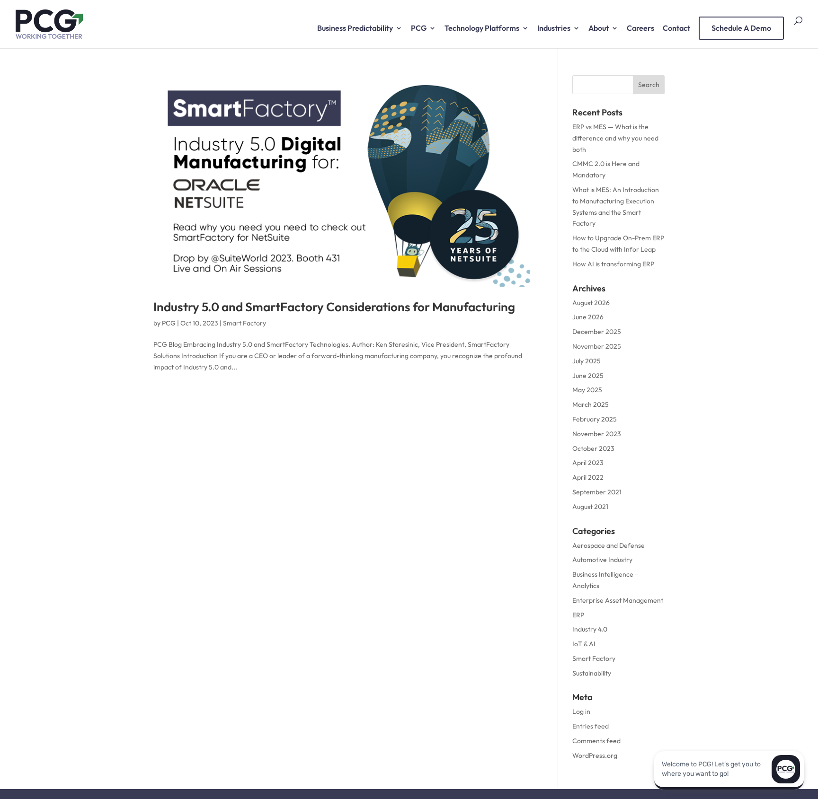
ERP (578, 615)
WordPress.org (594, 755)
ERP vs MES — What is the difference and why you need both (615, 138)
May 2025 (587, 390)
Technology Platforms (482, 29)
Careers (640, 29)
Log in (581, 711)
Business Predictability (355, 29)
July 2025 (586, 361)
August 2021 (590, 506)
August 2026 (591, 303)
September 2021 (597, 492)
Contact (676, 29)
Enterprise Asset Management (617, 600)
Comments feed (596, 741)
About (598, 29)
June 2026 (588, 317)
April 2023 (588, 462)
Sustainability (591, 673)
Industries (553, 29)
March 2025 (590, 404)
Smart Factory (244, 323)
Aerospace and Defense (608, 545)
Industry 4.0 (589, 629)
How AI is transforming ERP (613, 264)
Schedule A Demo (741, 28)
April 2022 (588, 477)
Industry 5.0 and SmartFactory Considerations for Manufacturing (334, 307)
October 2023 (593, 448)
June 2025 (588, 375)
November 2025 (596, 346)
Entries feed (590, 726)
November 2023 (596, 434)
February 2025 (594, 419)
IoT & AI (584, 644)
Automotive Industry (602, 559)
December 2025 (596, 331)
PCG (419, 29)
